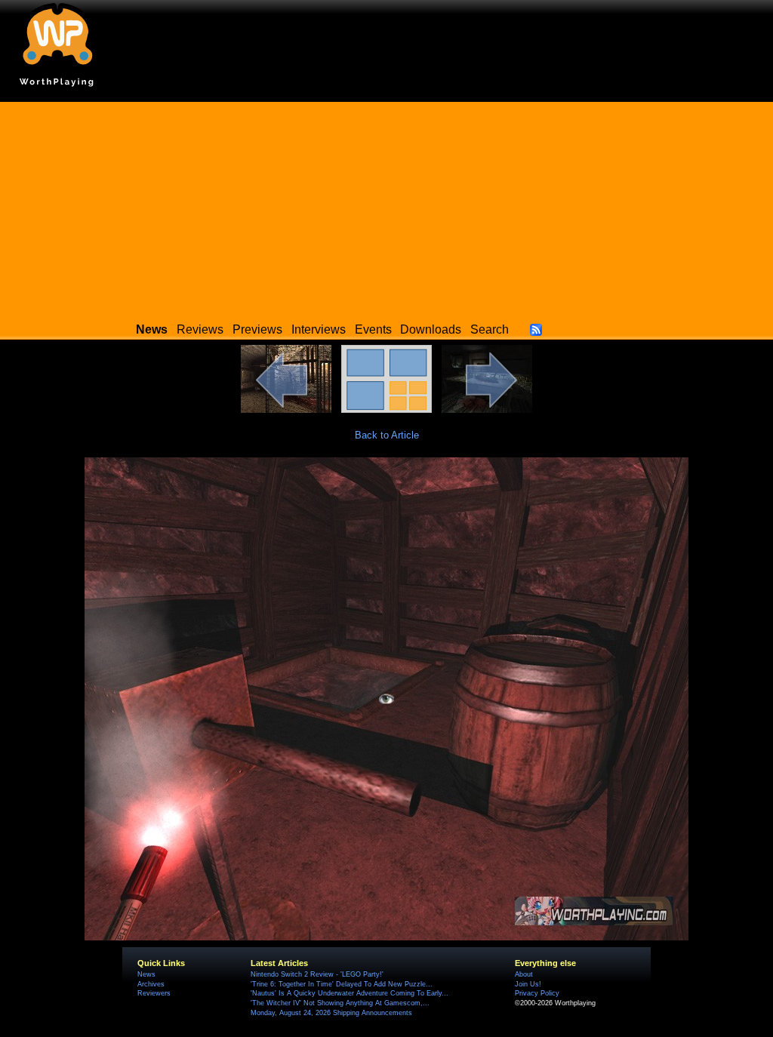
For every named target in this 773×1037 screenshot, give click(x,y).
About (524, 974)
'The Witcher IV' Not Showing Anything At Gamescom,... (340, 1003)
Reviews (200, 329)
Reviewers (154, 993)
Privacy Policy (537, 993)
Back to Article (387, 435)
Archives (151, 984)
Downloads (430, 329)
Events (373, 329)
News (146, 974)
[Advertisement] (386, 207)
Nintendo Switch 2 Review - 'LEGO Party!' (317, 974)
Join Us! (528, 984)
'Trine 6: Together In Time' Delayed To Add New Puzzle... (342, 984)
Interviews (318, 329)
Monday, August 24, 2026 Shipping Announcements (331, 1013)
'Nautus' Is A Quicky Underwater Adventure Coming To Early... (349, 993)
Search (489, 329)
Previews (257, 329)
